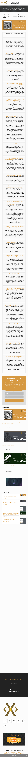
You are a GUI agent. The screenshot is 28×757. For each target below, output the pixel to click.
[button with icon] (5, 721)
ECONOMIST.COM (15, 70)
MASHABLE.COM (11, 53)
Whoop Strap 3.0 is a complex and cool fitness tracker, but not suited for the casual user (15, 228)
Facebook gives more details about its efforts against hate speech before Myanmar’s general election (15, 257)
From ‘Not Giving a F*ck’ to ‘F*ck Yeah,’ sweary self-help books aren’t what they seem (14, 203)
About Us (13, 752)
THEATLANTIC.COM (14, 275)
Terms (18, 752)
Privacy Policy (7, 753)
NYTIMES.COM (17, 40)
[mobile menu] (2, 2)
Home (7, 752)
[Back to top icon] (25, 754)
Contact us (21, 753)
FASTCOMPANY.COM (16, 343)
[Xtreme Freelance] (14, 3)
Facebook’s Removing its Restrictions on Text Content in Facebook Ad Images (14, 115)
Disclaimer (14, 753)
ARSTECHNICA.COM (16, 145)
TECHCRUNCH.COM (12, 242)
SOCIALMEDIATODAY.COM (14, 116)
